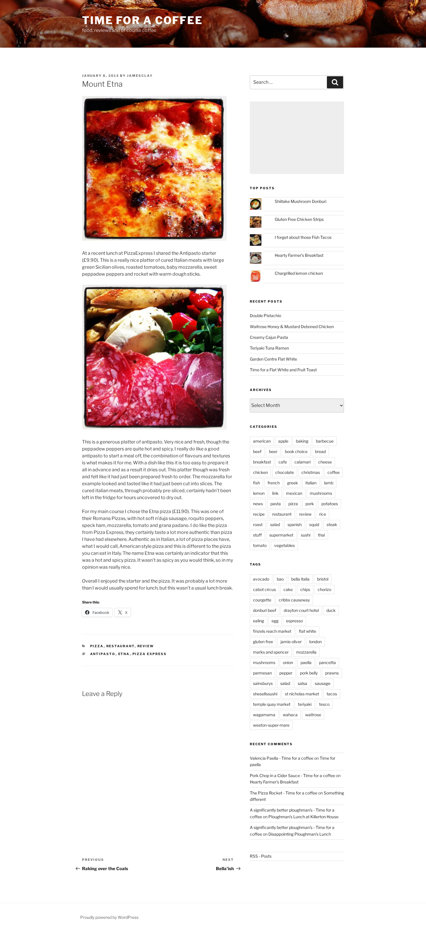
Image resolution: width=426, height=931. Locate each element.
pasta (275, 503)
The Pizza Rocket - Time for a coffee (283, 792)
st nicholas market (302, 693)
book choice (296, 451)
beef (257, 451)
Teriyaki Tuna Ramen (269, 348)
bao (280, 579)
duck (331, 610)
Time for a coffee (142, 20)
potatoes (329, 503)
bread (320, 451)
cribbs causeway (294, 599)
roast (258, 524)
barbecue (325, 441)
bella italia (300, 579)
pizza (97, 646)
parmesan (262, 672)
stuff (257, 534)
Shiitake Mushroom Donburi (300, 201)
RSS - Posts (261, 856)
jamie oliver (291, 641)
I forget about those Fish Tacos (303, 237)
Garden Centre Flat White (273, 359)
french (273, 482)
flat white (307, 631)
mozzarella (306, 652)
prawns (332, 672)
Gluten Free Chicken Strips (299, 219)
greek (292, 482)
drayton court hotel (301, 610)
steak (332, 524)
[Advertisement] (297, 137)
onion (288, 662)
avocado (261, 579)
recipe (259, 514)
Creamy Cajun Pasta (269, 337)
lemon (259, 493)
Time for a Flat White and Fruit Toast (283, 369)
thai (321, 534)
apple (283, 441)
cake (288, 589)
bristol (322, 579)
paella (306, 662)
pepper (285, 672)
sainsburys (263, 683)
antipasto (103, 654)
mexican (294, 493)
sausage (322, 683)
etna (124, 654)
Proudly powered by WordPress (109, 917)
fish (256, 482)
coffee (333, 472)
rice (322, 514)
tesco (324, 704)
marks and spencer (271, 652)
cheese (325, 461)
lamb (328, 482)
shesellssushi (265, 693)
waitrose (313, 714)
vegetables (284, 545)
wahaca (290, 714)
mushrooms (321, 493)
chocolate (284, 472)
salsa (302, 683)
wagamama (264, 714)
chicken (260, 472)
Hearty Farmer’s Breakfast (299, 255)
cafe (282, 461)
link (275, 493)
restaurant (120, 646)
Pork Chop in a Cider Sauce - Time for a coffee (292, 775)
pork (309, 503)
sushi (305, 534)
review (145, 646)
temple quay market (271, 704)
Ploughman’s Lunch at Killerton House (303, 816)
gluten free (263, 641)
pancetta (327, 662)
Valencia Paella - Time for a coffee (281, 758)
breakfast (262, 461)
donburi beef (264, 610)
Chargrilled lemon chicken (299, 273)
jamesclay (140, 76)
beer (273, 451)
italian (310, 482)
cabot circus (264, 589)
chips (305, 589)
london (315, 641)
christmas (310, 472)
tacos (332, 693)
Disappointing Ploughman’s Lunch (299, 834)
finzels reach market (272, 631)
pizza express (149, 654)
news (258, 503)
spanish (294, 524)
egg (275, 620)
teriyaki (305, 704)
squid (314, 524)
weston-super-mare (271, 725)
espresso (294, 620)
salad (275, 524)
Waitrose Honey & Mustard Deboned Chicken (292, 326)
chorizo (324, 589)
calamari (302, 461)
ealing (258, 620)
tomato (260, 545)
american (262, 441)
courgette (262, 599)
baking (302, 441)
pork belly (309, 672)
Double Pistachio (265, 315)
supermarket (281, 534)
